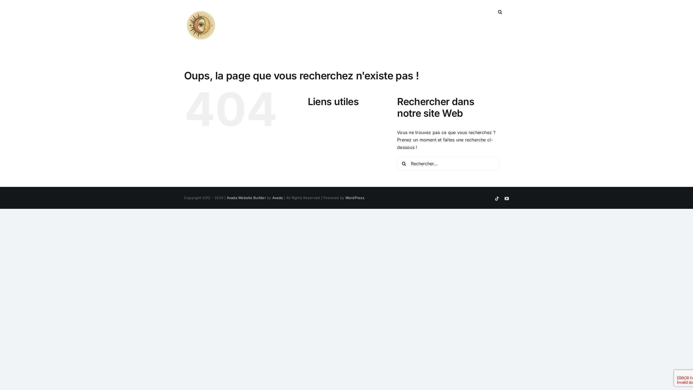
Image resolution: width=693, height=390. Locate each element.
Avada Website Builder (246, 198)
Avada (277, 198)
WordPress (354, 198)
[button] (500, 11)
